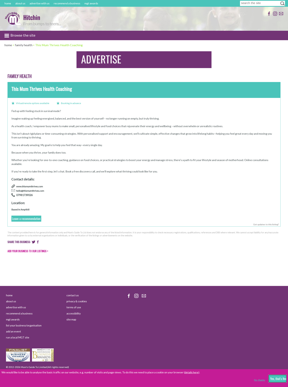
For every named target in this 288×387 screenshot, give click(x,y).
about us (20, 3)
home (7, 3)
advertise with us (40, 3)
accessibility (73, 313)
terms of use (73, 307)
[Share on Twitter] (33, 243)
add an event (13, 331)
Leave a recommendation (26, 218)
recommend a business (67, 3)
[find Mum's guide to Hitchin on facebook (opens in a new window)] (269, 15)
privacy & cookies (76, 301)
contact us (72, 295)
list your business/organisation (24, 325)
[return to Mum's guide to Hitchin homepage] (12, 25)
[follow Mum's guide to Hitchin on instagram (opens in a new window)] (275, 15)
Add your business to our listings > (28, 251)
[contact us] (281, 15)
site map (71, 319)
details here (191, 372)
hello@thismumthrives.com (30, 190)
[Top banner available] (144, 67)
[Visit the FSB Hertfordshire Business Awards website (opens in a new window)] (18, 360)
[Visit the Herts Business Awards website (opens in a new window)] (43, 360)
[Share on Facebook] (38, 243)
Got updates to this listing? (266, 224)
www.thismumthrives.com (29, 186)
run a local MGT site (17, 337)
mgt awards (91, 3)
